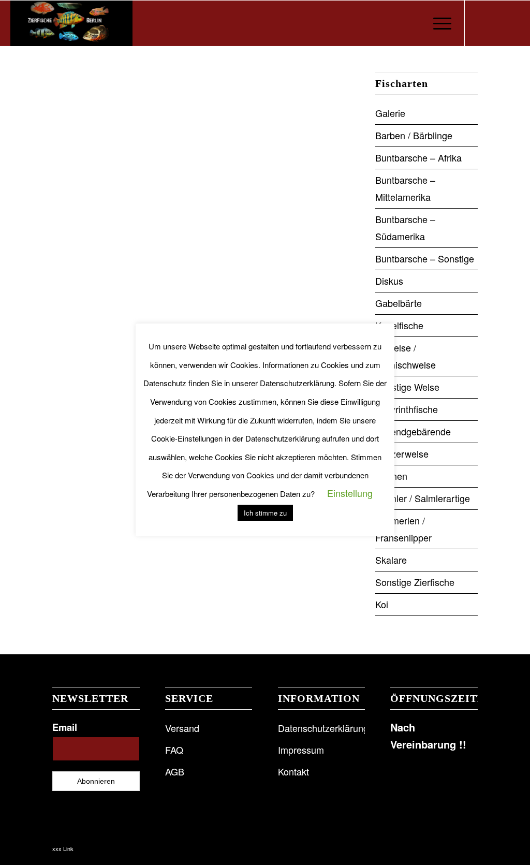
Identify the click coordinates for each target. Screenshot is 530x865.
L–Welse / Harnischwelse (405, 356)
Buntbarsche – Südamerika (405, 227)
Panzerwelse (402, 453)
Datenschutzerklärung (321, 728)
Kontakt (293, 771)
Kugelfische (399, 325)
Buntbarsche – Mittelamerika (405, 188)
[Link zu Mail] (512, 23)
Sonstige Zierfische (414, 582)
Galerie (390, 113)
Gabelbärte (398, 303)
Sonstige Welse (407, 386)
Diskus (389, 280)
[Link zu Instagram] (496, 23)
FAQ (174, 749)
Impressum (301, 749)
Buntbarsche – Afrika (418, 157)
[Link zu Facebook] (481, 23)
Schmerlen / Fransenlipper (403, 529)
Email (64, 727)
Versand (182, 728)
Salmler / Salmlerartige (422, 498)
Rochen (391, 475)
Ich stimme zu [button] (265, 513)
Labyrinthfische (406, 409)
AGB (174, 771)
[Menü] (438, 23)
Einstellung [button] (350, 493)
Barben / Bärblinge (413, 135)
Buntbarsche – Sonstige (424, 258)
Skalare (391, 559)
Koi (381, 604)
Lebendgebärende (413, 431)
